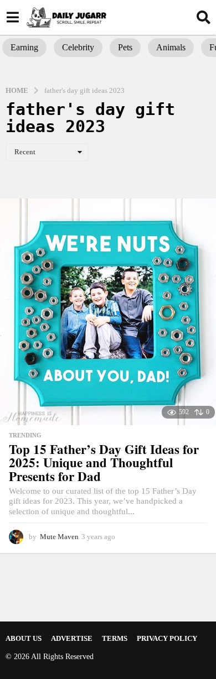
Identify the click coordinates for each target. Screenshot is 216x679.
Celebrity (78, 47)
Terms (114, 638)
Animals (171, 47)
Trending (25, 435)
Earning (24, 47)
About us (24, 638)
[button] (12, 17)
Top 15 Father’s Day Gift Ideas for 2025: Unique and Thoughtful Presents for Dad (104, 462)
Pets (125, 47)
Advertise (71, 638)
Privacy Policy (167, 638)
